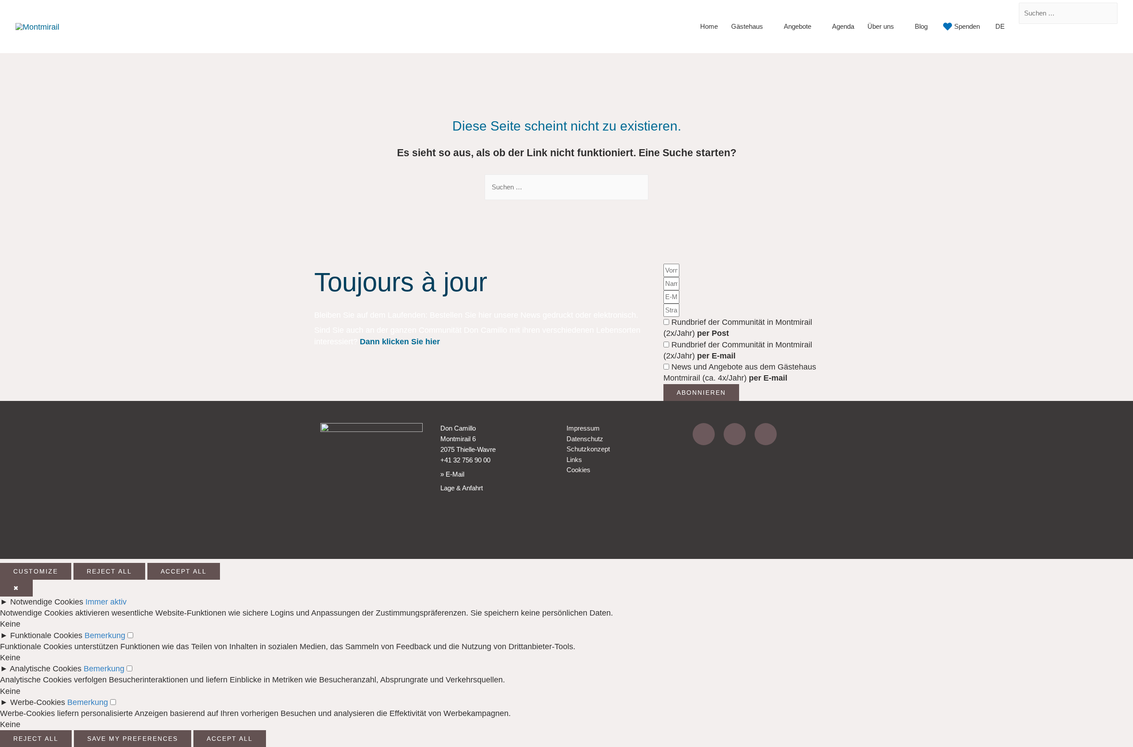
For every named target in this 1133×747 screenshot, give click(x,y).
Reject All (109, 571)
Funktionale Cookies (46, 635)
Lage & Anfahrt (461, 488)
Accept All (184, 571)
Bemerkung (105, 635)
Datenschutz (584, 439)
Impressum (583, 428)
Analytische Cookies (45, 668)
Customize (35, 571)
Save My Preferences (132, 738)
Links (574, 459)
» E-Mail (452, 474)
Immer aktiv (106, 601)
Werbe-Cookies (37, 702)
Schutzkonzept (588, 449)
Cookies (578, 470)
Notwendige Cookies (46, 601)
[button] (1115, 39)
